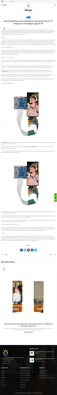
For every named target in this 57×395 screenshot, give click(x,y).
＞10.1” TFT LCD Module (25, 375)
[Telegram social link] (35, 250)
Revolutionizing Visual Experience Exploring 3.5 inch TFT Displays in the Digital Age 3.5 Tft (28, 325)
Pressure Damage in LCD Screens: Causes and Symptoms (44, 359)
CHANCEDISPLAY (5, 71)
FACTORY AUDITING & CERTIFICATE (46, 377)
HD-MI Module (23, 382)
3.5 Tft (8, 47)
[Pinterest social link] (28, 250)
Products (3, 375)
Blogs (2, 382)
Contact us (3, 384)
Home (2, 370)
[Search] (55, 5)
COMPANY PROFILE (43, 370)
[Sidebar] (2, 120)
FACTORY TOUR (42, 373)
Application (3, 377)
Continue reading (28, 332)
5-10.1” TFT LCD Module (25, 373)
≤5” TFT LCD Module (24, 370)
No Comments (42, 354)
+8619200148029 (7, 361)
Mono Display (23, 384)
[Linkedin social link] (32, 250)
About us (3, 380)
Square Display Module (25, 380)
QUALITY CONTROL (43, 375)
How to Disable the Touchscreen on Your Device (44, 352)
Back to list (28, 254)
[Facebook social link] (21, 250)
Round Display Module (24, 377)
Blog (28, 17)
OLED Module (23, 387)
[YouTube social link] (2, 1)
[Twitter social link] (24, 250)
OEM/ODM (3, 373)
